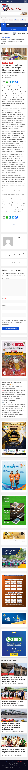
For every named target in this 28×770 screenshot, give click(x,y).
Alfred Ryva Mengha (18, 683)
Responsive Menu (25, 1)
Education (11, 673)
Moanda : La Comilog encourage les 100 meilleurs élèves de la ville (14, 255)
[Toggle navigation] (8, 25)
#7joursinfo (5, 19)
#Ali (3, 21)
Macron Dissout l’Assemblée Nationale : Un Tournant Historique (14, 262)
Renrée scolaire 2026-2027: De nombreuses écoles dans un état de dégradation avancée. (13, 679)
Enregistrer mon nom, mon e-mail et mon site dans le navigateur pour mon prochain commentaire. (14, 322)
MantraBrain (20, 768)
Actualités (5, 62)
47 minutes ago (7, 731)
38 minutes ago (7, 705)
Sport (10, 745)
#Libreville (16, 19)
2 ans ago (6, 75)
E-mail (4, 305)
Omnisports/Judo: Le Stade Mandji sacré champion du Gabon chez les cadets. (13, 751)
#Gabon (11, 19)
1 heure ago (7, 755)
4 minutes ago (7, 683)
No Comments (7, 77)
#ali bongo (23, 19)
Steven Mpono (14, 75)
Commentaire (6, 278)
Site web (4, 312)
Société (10, 62)
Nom (4, 298)
